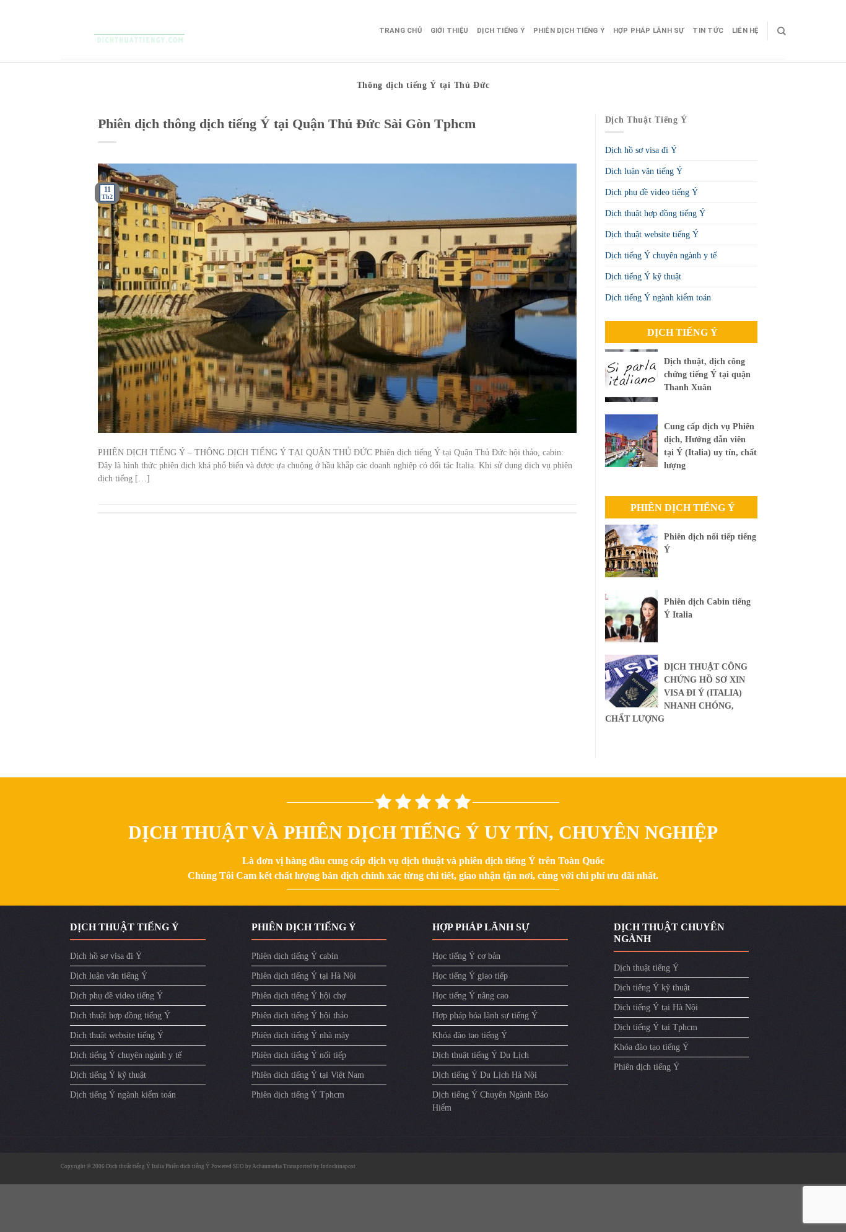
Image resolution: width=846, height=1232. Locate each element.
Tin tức (707, 31)
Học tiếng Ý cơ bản (466, 956)
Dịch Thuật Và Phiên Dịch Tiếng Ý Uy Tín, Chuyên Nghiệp (423, 832)
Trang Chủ (400, 31)
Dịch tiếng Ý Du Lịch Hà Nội (484, 1075)
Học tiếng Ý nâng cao (470, 995)
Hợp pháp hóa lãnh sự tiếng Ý (485, 1015)
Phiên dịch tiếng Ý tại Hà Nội (303, 976)
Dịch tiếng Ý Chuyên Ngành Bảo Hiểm (490, 1101)
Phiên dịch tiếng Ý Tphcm (297, 1094)
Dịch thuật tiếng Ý (646, 967)
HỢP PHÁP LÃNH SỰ (648, 31)
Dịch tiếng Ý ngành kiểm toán (658, 297)
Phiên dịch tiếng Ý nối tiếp (298, 1055)
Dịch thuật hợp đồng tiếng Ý (655, 213)
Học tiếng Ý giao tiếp (470, 976)
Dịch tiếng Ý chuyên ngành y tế (661, 255)
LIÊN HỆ (745, 31)
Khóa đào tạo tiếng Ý (469, 1035)
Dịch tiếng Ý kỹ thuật (643, 276)
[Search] (781, 31)
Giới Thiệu (449, 31)
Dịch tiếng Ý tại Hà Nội (656, 1007)
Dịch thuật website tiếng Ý (652, 234)
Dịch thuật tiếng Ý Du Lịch (480, 1055)
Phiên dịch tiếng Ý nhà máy (300, 1035)
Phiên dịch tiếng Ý (568, 31)
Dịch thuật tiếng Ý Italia (135, 1166)
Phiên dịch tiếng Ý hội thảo (299, 1015)
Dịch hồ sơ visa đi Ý (641, 150)
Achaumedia (267, 1166)
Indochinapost (338, 1166)
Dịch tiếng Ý (501, 31)
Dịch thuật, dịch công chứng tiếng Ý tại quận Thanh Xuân (707, 374)
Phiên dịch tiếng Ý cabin (294, 956)
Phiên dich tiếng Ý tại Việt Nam (307, 1075)
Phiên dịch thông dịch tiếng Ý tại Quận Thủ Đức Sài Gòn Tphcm (287, 123)
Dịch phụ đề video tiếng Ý (651, 192)
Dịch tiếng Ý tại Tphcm (655, 1027)
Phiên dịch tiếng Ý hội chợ (298, 995)
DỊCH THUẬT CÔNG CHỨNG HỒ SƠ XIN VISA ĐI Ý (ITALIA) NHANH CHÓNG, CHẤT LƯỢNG (676, 692)
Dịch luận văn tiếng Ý (643, 171)
